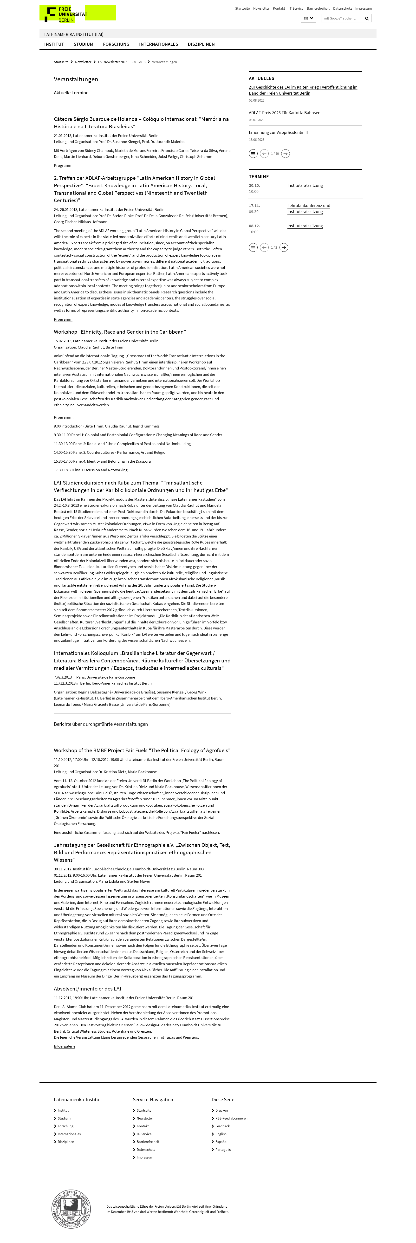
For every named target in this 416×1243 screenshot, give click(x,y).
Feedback (222, 1126)
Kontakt (279, 8)
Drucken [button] (221, 1110)
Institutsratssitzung (305, 185)
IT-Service (296, 8)
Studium (83, 44)
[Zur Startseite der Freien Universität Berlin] (79, 14)
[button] (308, 18)
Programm (63, 165)
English (221, 1134)
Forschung (116, 44)
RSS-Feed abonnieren (231, 1118)
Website (151, 832)
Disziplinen (201, 44)
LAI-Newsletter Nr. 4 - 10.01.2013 (121, 61)
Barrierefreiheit (318, 8)
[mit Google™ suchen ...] (367, 18)
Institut (54, 44)
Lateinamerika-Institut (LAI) (74, 34)
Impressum (363, 8)
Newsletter (261, 8)
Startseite (242, 8)
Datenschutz (342, 8)
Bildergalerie (64, 1046)
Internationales (158, 44)
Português (223, 1149)
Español (221, 1141)
